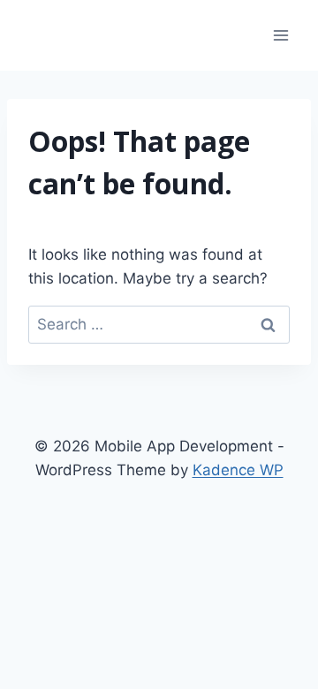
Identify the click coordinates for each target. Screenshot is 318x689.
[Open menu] (280, 35)
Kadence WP (238, 470)
